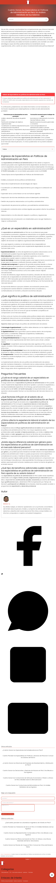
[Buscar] (45, 18)
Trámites (30, 872)
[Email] (28, 744)
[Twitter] (12, 583)
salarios (25, 872)
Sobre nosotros (18, 881)
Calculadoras (4, 872)
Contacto (25, 881)
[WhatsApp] (28, 637)
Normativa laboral (17, 872)
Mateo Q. (6, 504)
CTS (10, 872)
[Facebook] (28, 572)
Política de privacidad (7, 881)
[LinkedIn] (28, 691)
